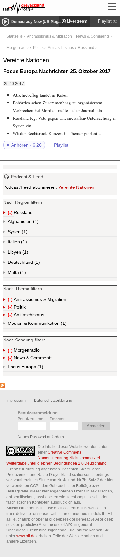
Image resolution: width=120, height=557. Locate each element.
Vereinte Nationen (76, 187)
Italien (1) (23, 243)
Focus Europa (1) (33, 368)
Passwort (58, 419)
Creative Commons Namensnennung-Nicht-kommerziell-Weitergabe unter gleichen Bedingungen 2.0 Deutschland (56, 457)
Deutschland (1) (36, 263)
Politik (38, 47)
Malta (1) (22, 274)
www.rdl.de (26, 536)
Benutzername (30, 419)
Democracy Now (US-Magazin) (39, 21)
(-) (11, 213)
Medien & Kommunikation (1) (53, 325)
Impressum (16, 400)
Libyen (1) (25, 253)
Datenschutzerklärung (53, 400)
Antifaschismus (61, 47)
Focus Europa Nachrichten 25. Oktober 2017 (57, 71)
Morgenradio (17, 47)
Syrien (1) (24, 233)
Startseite (14, 36)
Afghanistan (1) (35, 222)
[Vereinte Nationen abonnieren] (2, 386)
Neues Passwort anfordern (41, 437)
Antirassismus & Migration (49, 36)
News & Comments (92, 36)
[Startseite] (42, 8)
